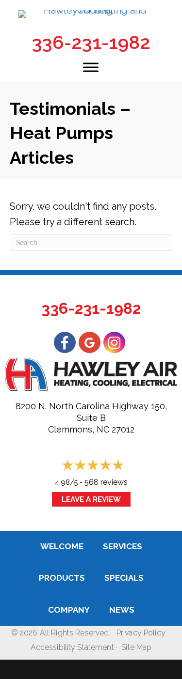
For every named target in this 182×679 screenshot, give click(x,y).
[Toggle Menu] (91, 67)
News (121, 610)
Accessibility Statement (72, 647)
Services (122, 546)
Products (62, 578)
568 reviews (106, 482)
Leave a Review (91, 499)
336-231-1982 (91, 42)
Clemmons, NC (78, 429)
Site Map (136, 647)
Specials (124, 578)
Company (69, 610)
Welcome (61, 546)
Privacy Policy (140, 632)
